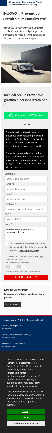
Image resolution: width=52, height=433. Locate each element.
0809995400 (10, 329)
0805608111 (10, 338)
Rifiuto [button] (26, 417)
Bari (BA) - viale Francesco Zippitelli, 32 (17, 335)
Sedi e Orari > (12, 304)
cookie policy (32, 386)
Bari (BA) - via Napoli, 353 (12, 326)
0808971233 (10, 347)
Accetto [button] (26, 412)
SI (11, 266)
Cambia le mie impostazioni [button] (26, 423)
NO (23, 266)
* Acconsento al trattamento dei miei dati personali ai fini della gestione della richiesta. (28, 247)
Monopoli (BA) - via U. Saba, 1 (13, 344)
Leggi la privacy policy (29, 251)
